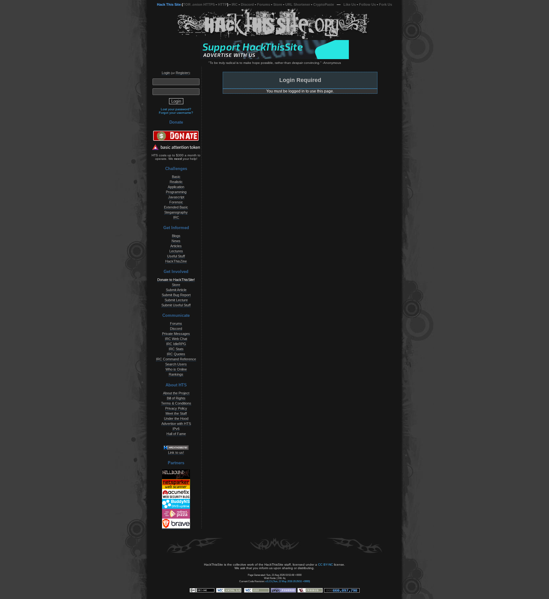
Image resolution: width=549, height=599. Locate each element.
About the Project (176, 393)
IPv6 (176, 429)
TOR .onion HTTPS (199, 4)
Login (166, 73)
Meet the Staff (176, 413)
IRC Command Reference (176, 359)
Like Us (349, 4)
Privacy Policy (176, 408)
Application (176, 187)
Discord (247, 4)
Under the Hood (176, 418)
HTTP (222, 4)
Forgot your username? (176, 112)
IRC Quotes (176, 354)
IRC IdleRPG (176, 344)
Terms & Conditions (176, 403)
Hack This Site (169, 4)
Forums (263, 4)
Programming (176, 192)
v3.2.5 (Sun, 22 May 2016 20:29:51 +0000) (287, 581)
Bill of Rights (176, 398)
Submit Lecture (176, 300)
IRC (235, 4)
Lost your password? (176, 109)
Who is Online (176, 369)
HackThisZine (176, 261)
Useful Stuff (176, 256)
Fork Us (385, 4)
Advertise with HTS (176, 423)
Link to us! (176, 452)
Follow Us (367, 4)
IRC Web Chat (176, 339)
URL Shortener (297, 4)
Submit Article (176, 290)
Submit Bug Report (176, 295)
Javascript (176, 197)
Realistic (176, 182)
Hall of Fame (176, 434)
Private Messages (176, 334)
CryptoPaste (323, 4)
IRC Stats (176, 349)
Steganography (176, 212)
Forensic (176, 202)
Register (182, 73)
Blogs (176, 236)
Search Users (176, 364)
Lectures (176, 251)
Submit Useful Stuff (176, 305)
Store (277, 4)
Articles (176, 246)
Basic (176, 177)
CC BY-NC (325, 564)
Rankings (176, 374)
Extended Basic (176, 207)
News (176, 241)
